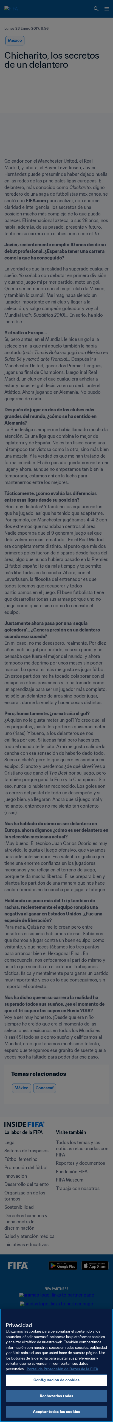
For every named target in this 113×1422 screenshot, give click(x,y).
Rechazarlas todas (56, 1396)
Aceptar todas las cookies (56, 1411)
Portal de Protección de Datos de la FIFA (62, 1369)
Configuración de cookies (56, 1380)
